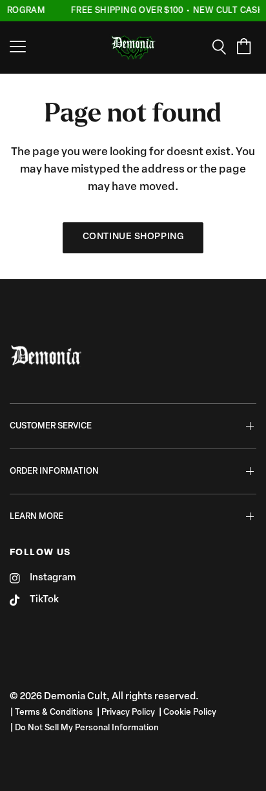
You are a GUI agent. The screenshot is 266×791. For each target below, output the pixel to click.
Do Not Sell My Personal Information (87, 728)
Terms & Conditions (54, 712)
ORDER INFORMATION (54, 471)
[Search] (224, 47)
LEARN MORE (36, 516)
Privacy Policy (128, 712)
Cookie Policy (189, 712)
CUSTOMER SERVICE (51, 426)
